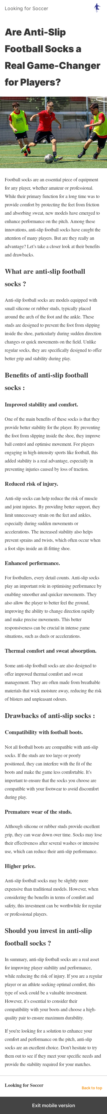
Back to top (92, 1088)
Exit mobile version (53, 1105)
